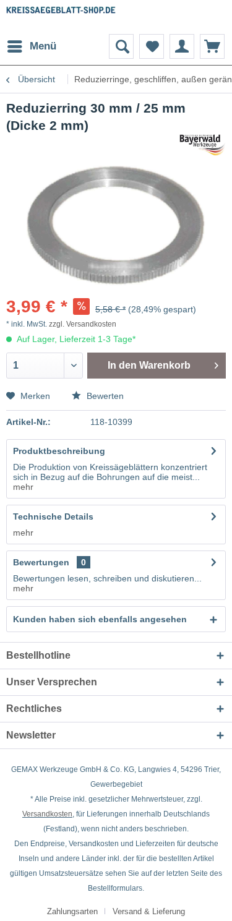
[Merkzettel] (151, 46)
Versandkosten (47, 814)
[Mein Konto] (182, 46)
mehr (23, 487)
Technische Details (53, 516)
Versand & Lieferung (149, 911)
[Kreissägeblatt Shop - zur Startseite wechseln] (61, 17)
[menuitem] (31, 46)
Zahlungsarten (72, 911)
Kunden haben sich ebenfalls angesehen (100, 619)
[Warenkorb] (212, 46)
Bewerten (104, 396)
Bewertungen (41, 562)
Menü (43, 46)
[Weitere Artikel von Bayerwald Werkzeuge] (202, 145)
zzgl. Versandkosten (82, 324)
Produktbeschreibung (59, 451)
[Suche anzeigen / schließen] (121, 46)
